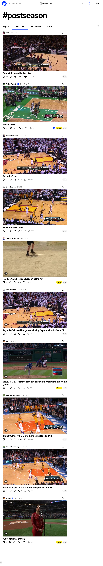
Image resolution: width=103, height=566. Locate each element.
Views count (36, 26)
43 (64, 179)
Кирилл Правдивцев (13, 395)
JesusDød (9, 187)
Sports (59, 128)
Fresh (49, 26)
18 (64, 282)
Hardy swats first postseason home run (23, 279)
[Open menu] (1, 562)
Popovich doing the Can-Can (17, 73)
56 (64, 128)
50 (64, 76)
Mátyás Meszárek (12, 135)
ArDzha (8, 498)
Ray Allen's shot (11, 176)
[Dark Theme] (82, 3)
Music (59, 282)
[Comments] (15, 76)
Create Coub (48, 3)
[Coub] (4, 3)
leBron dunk (9, 124)
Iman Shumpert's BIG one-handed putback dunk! (27, 436)
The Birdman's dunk (13, 227)
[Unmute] (6, 67)
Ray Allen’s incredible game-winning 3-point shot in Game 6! (33, 330)
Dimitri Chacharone (12, 238)
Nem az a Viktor (11, 289)
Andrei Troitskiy (11, 84)
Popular (6, 26)
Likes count (20, 26)
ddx (7, 341)
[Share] (62, 32)
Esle (7, 32)
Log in (97, 4)
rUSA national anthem (14, 538)
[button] (97, 26)
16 (64, 388)
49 (64, 231)
